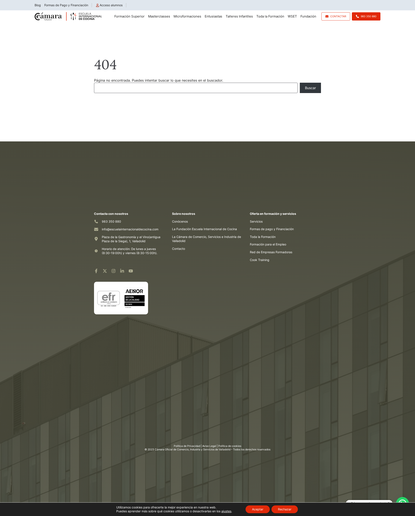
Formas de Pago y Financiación (66, 5)
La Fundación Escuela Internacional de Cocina (204, 229)
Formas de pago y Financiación (272, 229)
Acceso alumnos (111, 5)
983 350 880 (111, 221)
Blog (38, 5)
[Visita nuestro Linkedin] (122, 271)
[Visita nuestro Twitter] (105, 271)
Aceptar (257, 509)
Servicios (256, 221)
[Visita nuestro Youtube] (131, 271)
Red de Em (257, 252)
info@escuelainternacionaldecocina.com (130, 229)
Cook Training (259, 260)
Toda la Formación (263, 237)
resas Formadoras (279, 252)
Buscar (310, 88)
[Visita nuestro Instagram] (113, 271)
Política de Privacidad (187, 446)
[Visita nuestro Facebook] (96, 271)
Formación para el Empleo (268, 244)
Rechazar (284, 509)
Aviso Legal (209, 446)
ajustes (226, 511)
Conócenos (180, 221)
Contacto (178, 248)
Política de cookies (229, 446)
